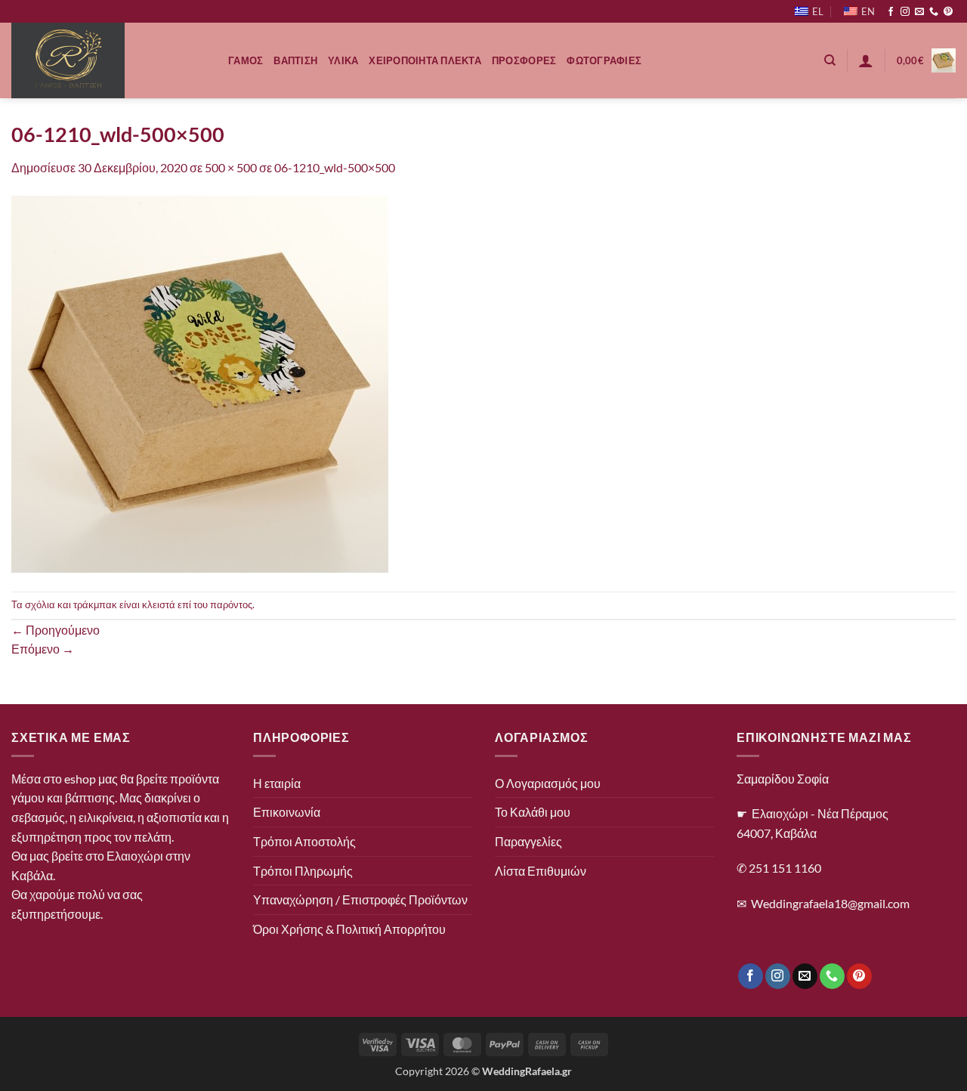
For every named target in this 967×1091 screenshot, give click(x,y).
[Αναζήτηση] (830, 60)
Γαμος (245, 60)
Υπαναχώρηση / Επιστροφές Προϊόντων (360, 899)
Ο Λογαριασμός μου (548, 783)
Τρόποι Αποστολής (304, 841)
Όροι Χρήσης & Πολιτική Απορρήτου (349, 929)
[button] (865, 60)
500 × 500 (231, 167)
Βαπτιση (295, 60)
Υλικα (343, 60)
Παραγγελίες (528, 841)
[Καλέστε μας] (933, 12)
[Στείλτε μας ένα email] (919, 12)
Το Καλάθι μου (532, 812)
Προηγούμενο (55, 630)
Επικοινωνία (286, 812)
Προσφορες (524, 60)
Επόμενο (42, 648)
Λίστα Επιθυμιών (540, 871)
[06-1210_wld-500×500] (200, 383)
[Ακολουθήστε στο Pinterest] (948, 12)
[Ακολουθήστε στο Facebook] (890, 12)
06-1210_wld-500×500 (334, 167)
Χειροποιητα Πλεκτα (425, 60)
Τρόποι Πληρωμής (303, 871)
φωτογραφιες (604, 60)
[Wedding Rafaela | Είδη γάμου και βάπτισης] (108, 60)
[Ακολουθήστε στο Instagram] (905, 12)
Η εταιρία (277, 783)
